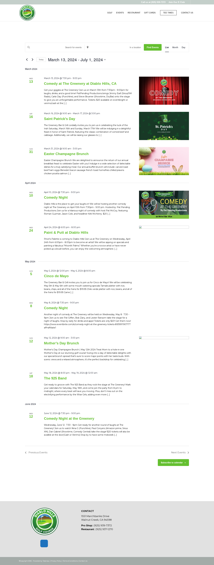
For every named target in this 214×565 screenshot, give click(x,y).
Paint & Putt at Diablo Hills (66, 232)
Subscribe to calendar (172, 462)
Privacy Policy (56, 561)
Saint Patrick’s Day (59, 119)
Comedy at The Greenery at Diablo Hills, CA (80, 84)
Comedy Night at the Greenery (69, 418)
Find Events (153, 47)
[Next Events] (32, 59)
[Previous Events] (27, 59)
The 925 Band (55, 378)
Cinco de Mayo (56, 276)
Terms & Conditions (70, 561)
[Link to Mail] (193, 2)
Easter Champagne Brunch (66, 154)
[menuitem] (176, 2)
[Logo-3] (27, 12)
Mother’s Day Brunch (61, 343)
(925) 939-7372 (158, 2)
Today (41, 59)
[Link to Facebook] (188, 2)
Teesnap (46, 561)
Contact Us (83, 561)
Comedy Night (56, 197)
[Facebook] (44, 543)
